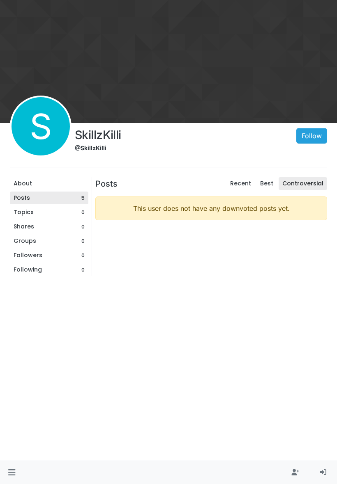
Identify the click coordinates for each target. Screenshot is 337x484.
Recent (240, 183)
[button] (11, 472)
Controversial (302, 183)
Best (266, 183)
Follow (312, 136)
